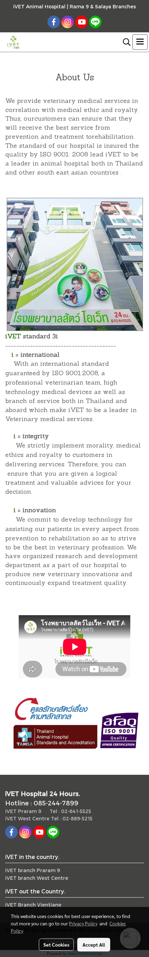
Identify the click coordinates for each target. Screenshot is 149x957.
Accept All (93, 944)
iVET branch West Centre (36, 878)
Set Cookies (56, 944)
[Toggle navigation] (140, 42)
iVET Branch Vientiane (33, 905)
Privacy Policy (83, 923)
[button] (124, 42)
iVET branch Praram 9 (32, 870)
